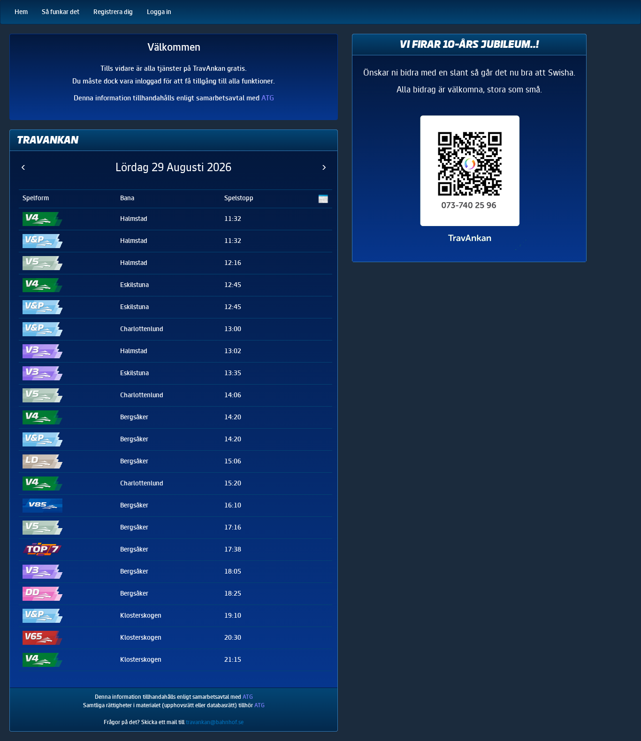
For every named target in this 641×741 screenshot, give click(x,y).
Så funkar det (60, 12)
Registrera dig (113, 12)
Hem (21, 12)
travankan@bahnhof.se (215, 722)
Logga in (159, 12)
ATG (267, 98)
